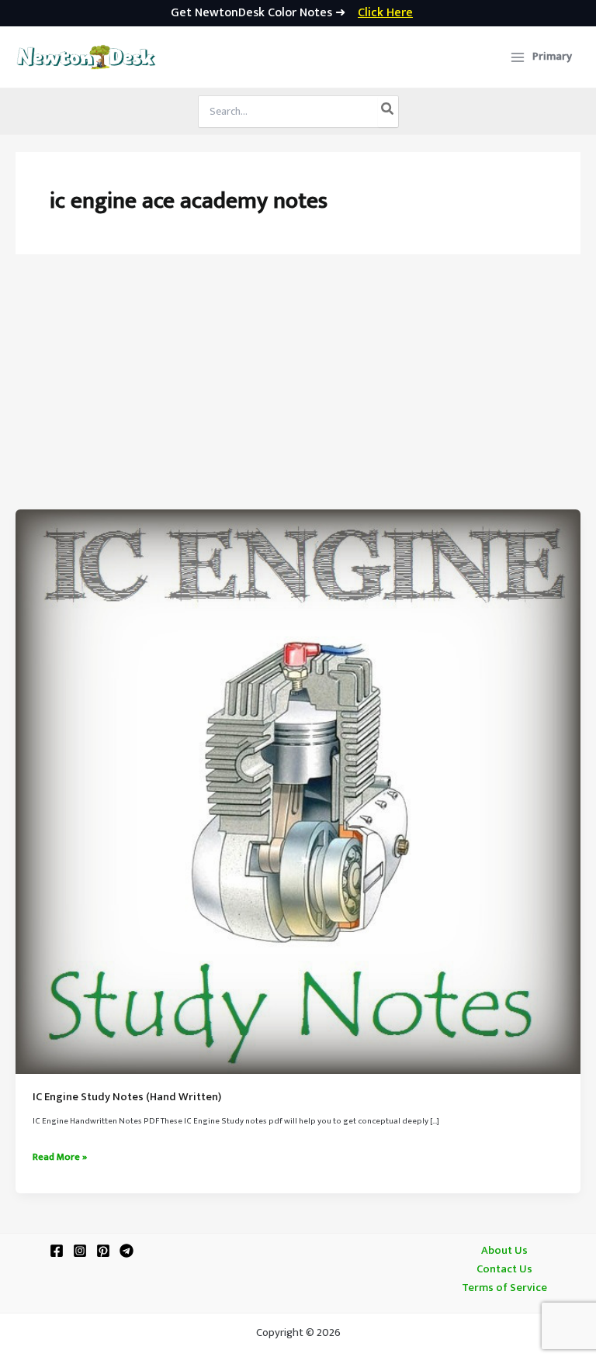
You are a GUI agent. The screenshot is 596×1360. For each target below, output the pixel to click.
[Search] (388, 111)
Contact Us (504, 1269)
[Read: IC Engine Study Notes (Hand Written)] (298, 791)
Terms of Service (504, 1288)
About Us (504, 1250)
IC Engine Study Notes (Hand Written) (127, 1097)
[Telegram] (126, 1251)
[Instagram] (80, 1251)
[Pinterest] (103, 1251)
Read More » (60, 1157)
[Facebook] (57, 1251)
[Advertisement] (298, 393)
